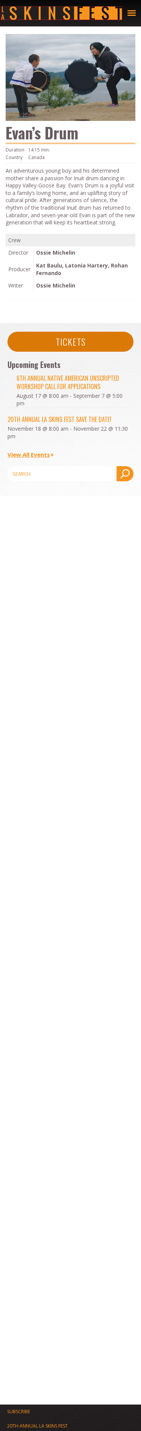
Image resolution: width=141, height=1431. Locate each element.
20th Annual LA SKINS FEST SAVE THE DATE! (59, 419)
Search (125, 473)
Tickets (71, 341)
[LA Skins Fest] (61, 13)
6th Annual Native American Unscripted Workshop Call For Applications (68, 382)
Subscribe (18, 1411)
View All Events (29, 454)
